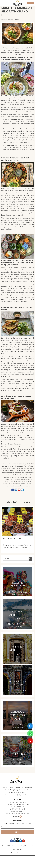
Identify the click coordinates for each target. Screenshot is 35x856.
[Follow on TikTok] (17, 840)
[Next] (32, 530)
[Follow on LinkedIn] (20, 840)
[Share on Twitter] (16, 490)
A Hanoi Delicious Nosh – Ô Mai (12, 539)
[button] (2, 3)
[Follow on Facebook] (11, 840)
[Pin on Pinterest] (19, 490)
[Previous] (3, 530)
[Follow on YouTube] (23, 840)
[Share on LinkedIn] (22, 490)
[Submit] (30, 558)
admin (17, 19)
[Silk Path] (17, 3)
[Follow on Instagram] (14, 840)
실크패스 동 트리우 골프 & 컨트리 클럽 (17, 813)
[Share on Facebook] (12, 490)
